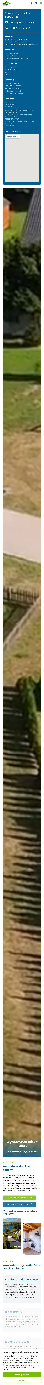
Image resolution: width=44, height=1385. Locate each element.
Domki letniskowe (11, 53)
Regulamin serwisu (12, 88)
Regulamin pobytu (12, 83)
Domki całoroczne (12, 56)
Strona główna (10, 67)
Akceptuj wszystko (22, 1375)
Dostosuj (22, 1380)
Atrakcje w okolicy (12, 69)
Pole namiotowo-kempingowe (16, 58)
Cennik (7, 72)
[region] (22, 1367)
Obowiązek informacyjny (14, 94)
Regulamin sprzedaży (13, 86)
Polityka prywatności (13, 91)
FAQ (6, 75)
